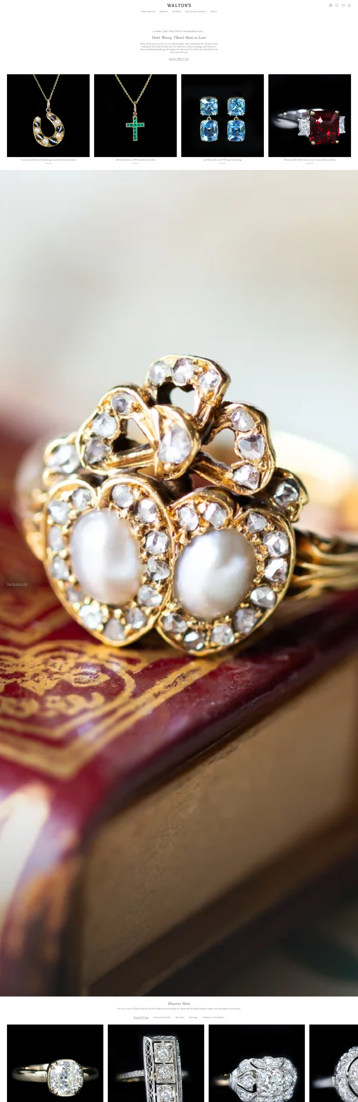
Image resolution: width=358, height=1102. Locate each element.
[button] (164, 12)
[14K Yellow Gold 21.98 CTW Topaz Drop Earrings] (222, 115)
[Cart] (349, 5)
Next (354, 1073)
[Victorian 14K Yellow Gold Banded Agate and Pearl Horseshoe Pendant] (48, 115)
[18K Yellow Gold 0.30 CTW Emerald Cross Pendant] (135, 115)
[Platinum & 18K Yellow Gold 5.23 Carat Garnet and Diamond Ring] (309, 115)
